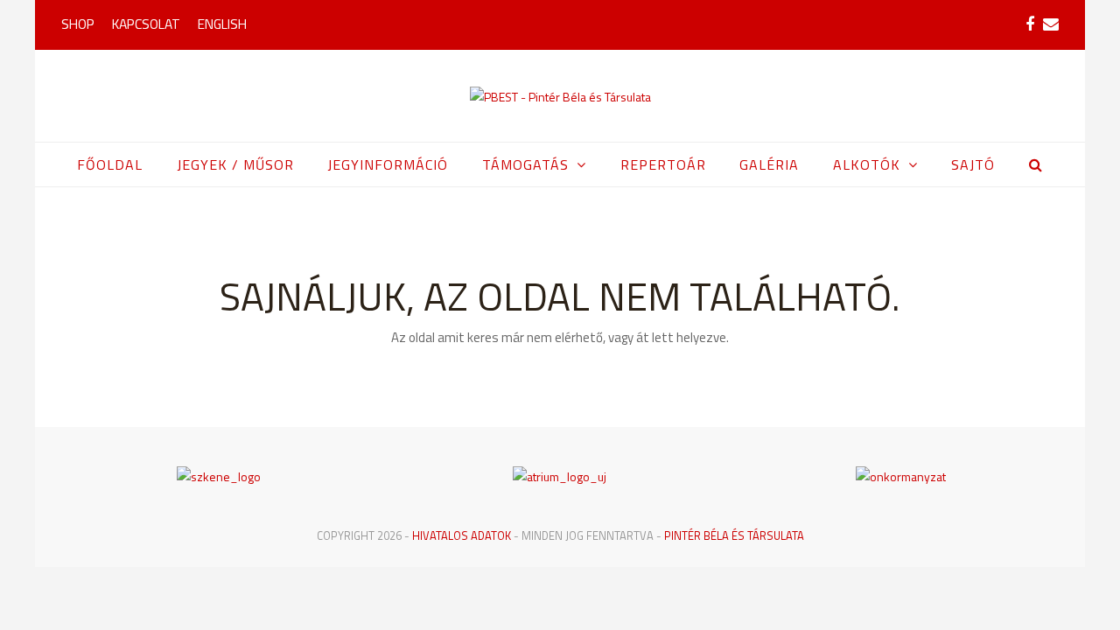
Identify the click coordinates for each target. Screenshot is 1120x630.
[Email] (1051, 24)
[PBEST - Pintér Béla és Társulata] (560, 96)
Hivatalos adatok (461, 535)
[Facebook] (1030, 24)
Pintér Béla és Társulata (734, 535)
